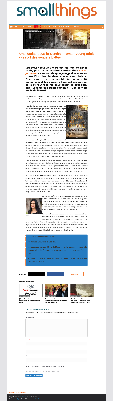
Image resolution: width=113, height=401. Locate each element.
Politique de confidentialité (18, 392)
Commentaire (30, 317)
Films (22, 26)
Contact (76, 26)
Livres (55, 26)
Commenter (74, 274)
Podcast (47, 26)
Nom (27, 340)
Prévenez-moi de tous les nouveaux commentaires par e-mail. (44, 366)
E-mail (27, 348)
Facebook (55, 274)
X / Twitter (36, 274)
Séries (29, 26)
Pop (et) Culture (64, 26)
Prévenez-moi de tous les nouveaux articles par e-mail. (42, 372)
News (16, 26)
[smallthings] (11, 27)
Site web (28, 356)
